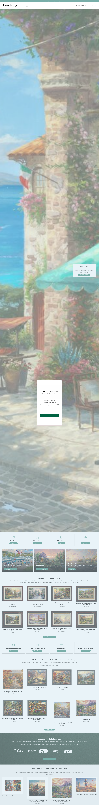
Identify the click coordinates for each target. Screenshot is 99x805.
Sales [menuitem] (29, 4)
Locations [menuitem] (63, 4)
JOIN (50, 415)
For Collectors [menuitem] (56, 4)
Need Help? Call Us (80, 6)
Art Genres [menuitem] (34, 4)
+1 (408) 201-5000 (80, 5)
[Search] (70, 6)
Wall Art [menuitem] (41, 4)
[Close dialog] (61, 380)
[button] (90, 5)
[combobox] (47, 6)
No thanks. (49, 417)
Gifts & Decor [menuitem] (48, 4)
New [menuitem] (26, 4)
